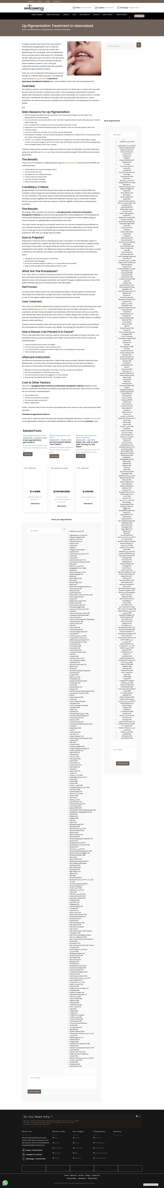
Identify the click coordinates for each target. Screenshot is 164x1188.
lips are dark (46, 152)
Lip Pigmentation (40, 79)
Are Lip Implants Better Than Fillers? (60, 443)
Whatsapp (139, 16)
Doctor (40, 1)
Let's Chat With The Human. (150, 1184)
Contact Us (57, 1)
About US (31, 1)
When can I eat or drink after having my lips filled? (87, 444)
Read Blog (27, 454)
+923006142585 (83, 8)
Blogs (47, 1)
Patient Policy (92, 1175)
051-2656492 (106, 8)
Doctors (81, 1172)
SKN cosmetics (95, 418)
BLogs (88, 1172)
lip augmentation (34, 29)
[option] (83, 531)
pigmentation (42, 309)
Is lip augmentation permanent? (32, 441)
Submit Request (34, 1092)
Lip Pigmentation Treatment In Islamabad (55, 29)
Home (24, 29)
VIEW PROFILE (35, 504)
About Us (73, 1172)
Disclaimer (82, 1175)
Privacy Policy (71, 1175)
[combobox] (79, 529)
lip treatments (70, 163)
